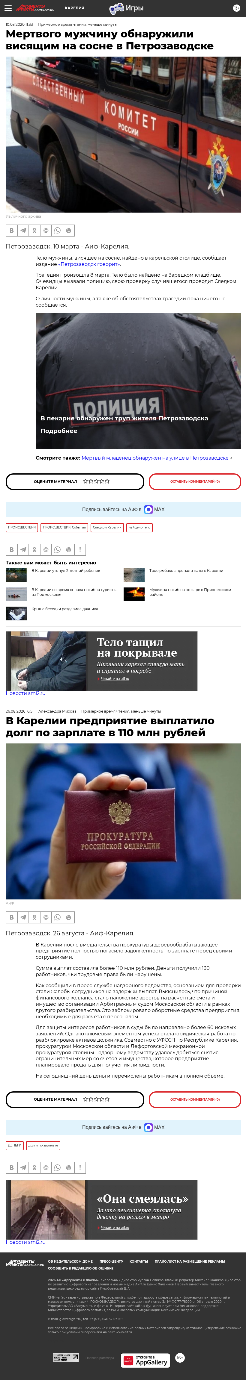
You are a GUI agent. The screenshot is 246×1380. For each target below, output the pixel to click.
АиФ (10, 903)
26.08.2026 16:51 (20, 711)
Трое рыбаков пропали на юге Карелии (186, 570)
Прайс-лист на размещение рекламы (190, 1262)
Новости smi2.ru (26, 693)
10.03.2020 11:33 (19, 24)
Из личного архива (23, 216)
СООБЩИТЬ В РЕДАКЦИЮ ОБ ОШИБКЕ (80, 1268)
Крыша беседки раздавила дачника (65, 609)
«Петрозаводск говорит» (89, 264)
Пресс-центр (111, 1262)
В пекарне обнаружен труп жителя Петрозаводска (124, 418)
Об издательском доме (70, 1262)
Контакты (139, 1262)
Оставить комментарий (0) (195, 482)
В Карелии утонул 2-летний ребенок (66, 570)
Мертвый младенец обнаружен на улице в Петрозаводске (155, 458)
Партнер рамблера (100, 1358)
